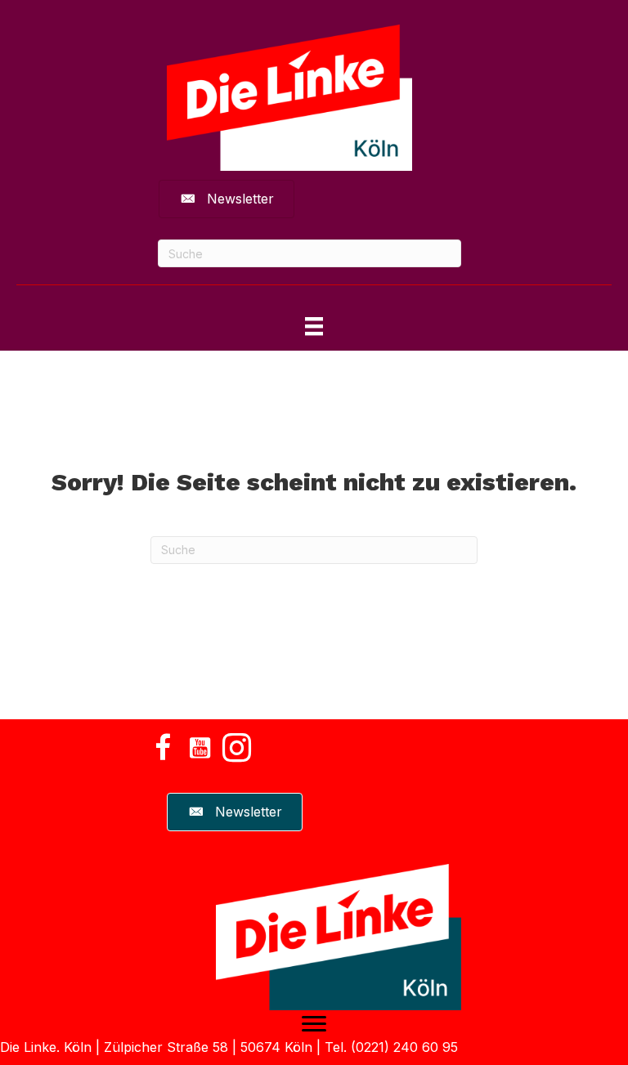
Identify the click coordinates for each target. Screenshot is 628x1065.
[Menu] (314, 1024)
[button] (162, 748)
